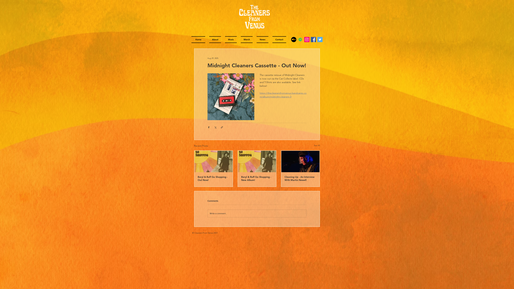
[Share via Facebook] (208, 127)
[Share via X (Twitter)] (215, 127)
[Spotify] (300, 39)
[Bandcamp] (293, 39)
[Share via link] (222, 127)
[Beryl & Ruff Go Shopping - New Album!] (257, 161)
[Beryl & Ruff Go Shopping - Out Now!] (213, 161)
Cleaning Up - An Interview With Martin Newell (299, 178)
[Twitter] (320, 39)
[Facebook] (313, 39)
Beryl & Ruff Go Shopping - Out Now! (213, 178)
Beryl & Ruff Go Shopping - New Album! (256, 178)
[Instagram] (306, 39)
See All (317, 145)
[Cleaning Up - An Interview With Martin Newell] (300, 161)
